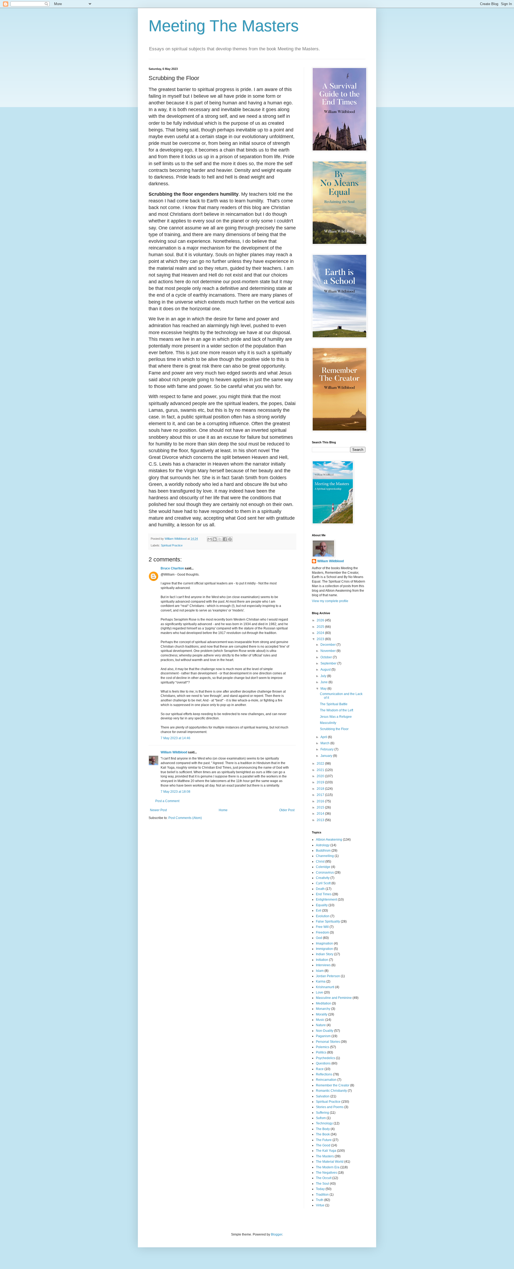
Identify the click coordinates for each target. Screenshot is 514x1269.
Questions (323, 1063)
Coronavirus (325, 872)
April (324, 737)
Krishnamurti (325, 987)
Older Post (286, 810)
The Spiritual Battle (333, 704)
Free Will (322, 927)
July (323, 676)
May (323, 688)
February (327, 749)
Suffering (322, 1113)
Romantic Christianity (331, 1091)
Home (223, 810)
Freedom (322, 932)
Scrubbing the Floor (334, 729)
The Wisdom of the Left (336, 710)
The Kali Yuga (326, 1151)
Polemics (322, 1047)
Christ (320, 861)
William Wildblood (174, 752)
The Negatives (326, 1172)
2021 (321, 770)
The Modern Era (327, 1167)
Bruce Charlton (172, 568)
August (325, 669)
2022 (321, 763)
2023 (321, 639)
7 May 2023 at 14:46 (175, 738)
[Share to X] (219, 539)
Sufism (321, 1118)
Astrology (323, 845)
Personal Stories (328, 1042)
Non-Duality (324, 1031)
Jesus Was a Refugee (336, 717)
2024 (321, 633)
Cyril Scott (323, 883)
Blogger (276, 1234)
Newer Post (158, 810)
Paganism (323, 1036)
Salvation (323, 1096)
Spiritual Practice (172, 545)
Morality (321, 1014)
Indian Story (324, 954)
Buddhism (323, 850)
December (328, 645)
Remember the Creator (332, 1085)
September (328, 663)
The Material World (329, 1162)
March (325, 743)
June (324, 682)
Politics (321, 1052)
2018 (321, 789)
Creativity (323, 878)
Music (320, 1020)
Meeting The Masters (224, 26)
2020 (321, 776)
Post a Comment (167, 801)
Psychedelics (325, 1058)
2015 (321, 807)
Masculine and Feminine (334, 998)
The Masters (325, 1156)
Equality (322, 905)
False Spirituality (328, 921)
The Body (323, 1129)
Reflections (324, 1074)
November (328, 651)
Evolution (323, 916)
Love (319, 992)
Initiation (322, 960)
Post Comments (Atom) (185, 818)
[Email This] (209, 539)
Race (320, 1069)
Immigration (324, 949)
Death (320, 889)
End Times (323, 894)
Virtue (320, 1205)
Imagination (324, 943)
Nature (321, 1025)
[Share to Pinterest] (230, 539)
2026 (321, 620)
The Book (323, 1134)
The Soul (322, 1183)
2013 (321, 820)
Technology (324, 1123)
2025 (321, 627)
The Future (324, 1140)
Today (320, 1189)
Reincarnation (326, 1080)
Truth (319, 1200)
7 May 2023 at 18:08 (175, 792)
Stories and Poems (329, 1107)
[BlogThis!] (214, 539)
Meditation (323, 1003)
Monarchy (323, 1009)
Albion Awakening (329, 839)
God (319, 938)
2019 (321, 782)
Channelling (325, 856)
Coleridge (323, 867)
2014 (321, 813)
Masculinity (328, 723)
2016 (321, 801)
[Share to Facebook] (225, 539)
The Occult (323, 1178)
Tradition (322, 1194)
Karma (321, 981)
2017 (321, 795)
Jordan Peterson (328, 976)
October (326, 657)
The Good (323, 1145)
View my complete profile (330, 601)
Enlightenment (326, 899)
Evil (318, 910)
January (326, 756)
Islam (320, 971)
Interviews (323, 965)
